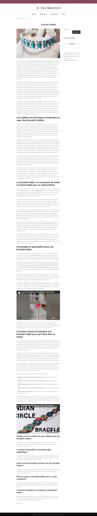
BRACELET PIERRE (54, 14)
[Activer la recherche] (79, 1)
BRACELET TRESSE (43, 14)
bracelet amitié (55, 360)
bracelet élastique (49, 368)
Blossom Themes (52, 514)
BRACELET (34, 14)
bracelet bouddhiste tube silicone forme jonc (35, 265)
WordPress (62, 514)
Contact (63, 14)
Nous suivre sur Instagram (70, 60)
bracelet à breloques (40, 173)
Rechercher (66, 29)
